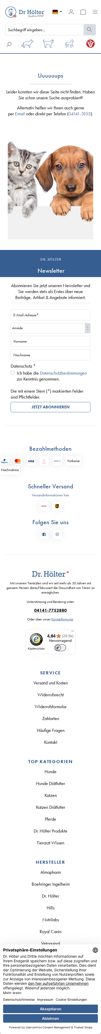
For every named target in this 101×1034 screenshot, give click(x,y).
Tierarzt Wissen (50, 843)
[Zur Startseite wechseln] (16, 12)
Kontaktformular (62, 619)
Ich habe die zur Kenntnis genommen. (52, 376)
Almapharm (50, 872)
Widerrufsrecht (51, 695)
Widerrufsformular (51, 706)
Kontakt (50, 742)
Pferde (50, 819)
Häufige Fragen (50, 730)
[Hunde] (27, 45)
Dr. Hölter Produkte (50, 831)
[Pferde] (69, 45)
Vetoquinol (50, 943)
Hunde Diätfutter (50, 783)
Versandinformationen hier (50, 495)
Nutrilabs (50, 920)
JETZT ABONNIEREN (51, 407)
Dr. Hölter (50, 896)
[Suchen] (90, 29)
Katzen (51, 795)
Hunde (50, 771)
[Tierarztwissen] (90, 45)
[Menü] (95, 12)
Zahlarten (50, 718)
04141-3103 (79, 114)
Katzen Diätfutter (50, 807)
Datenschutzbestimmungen (63, 373)
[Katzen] (48, 45)
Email (20, 114)
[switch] (60, 647)
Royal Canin (50, 931)
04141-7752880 (50, 610)
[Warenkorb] (83, 12)
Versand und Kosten (50, 683)
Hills (50, 908)
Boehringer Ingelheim (51, 884)
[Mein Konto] (71, 12)
